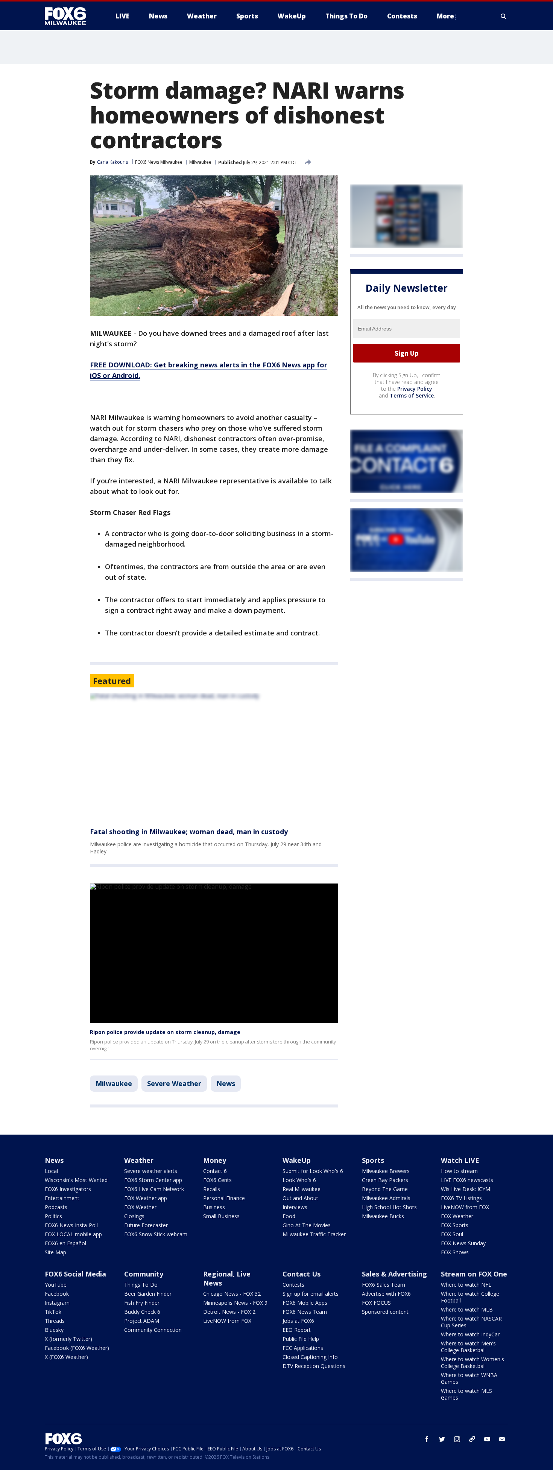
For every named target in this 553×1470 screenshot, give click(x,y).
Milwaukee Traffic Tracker (314, 1234)
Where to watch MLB (467, 1309)
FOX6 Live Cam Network (154, 1189)
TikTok (53, 1311)
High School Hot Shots (389, 1207)
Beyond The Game (385, 1189)
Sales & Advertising (394, 1273)
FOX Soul (452, 1234)
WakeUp (297, 1160)
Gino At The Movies (307, 1225)
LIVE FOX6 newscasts (467, 1180)
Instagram (57, 1302)
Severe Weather (174, 1083)
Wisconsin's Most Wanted (76, 1180)
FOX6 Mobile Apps (305, 1302)
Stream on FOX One (474, 1273)
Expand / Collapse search (503, 16)
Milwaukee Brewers (386, 1170)
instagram (457, 1439)
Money (214, 1160)
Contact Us (302, 1273)
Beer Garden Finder (148, 1293)
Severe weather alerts (150, 1170)
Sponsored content (385, 1311)
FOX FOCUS (376, 1302)
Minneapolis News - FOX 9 (235, 1302)
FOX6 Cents (217, 1180)
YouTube (56, 1284)
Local (51, 1170)
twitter (442, 1439)
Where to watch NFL (466, 1284)
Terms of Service (412, 395)
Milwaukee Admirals (386, 1198)
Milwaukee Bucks (383, 1216)
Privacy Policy (414, 388)
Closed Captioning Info (310, 1356)
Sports (373, 1160)
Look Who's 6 (299, 1180)
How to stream (459, 1170)
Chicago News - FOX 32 (232, 1293)
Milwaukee (200, 162)
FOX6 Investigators (68, 1189)
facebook (427, 1439)
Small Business (221, 1216)
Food (289, 1216)
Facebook (57, 1293)
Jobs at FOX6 (298, 1320)
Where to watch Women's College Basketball (472, 1362)
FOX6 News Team (305, 1311)
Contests (293, 1284)
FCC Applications (303, 1347)
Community (143, 1273)
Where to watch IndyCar (470, 1334)
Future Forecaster (146, 1225)
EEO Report (297, 1329)
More (445, 16)
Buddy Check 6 (142, 1311)
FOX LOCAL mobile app (73, 1234)
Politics (53, 1216)
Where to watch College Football (470, 1297)
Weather (138, 1160)
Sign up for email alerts (311, 1293)
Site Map (55, 1252)
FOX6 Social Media (75, 1273)
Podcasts (56, 1207)
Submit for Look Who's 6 (313, 1170)
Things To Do (141, 1284)
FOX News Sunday (463, 1243)
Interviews (295, 1207)
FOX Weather (140, 1207)
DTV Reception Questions (314, 1365)
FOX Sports (454, 1225)
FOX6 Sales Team (383, 1284)
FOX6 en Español (65, 1243)
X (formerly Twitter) (68, 1338)
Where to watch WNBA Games (469, 1378)
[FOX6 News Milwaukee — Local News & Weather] (69, 16)
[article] (214, 755)
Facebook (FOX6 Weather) (77, 1347)
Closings (134, 1216)
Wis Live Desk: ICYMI (466, 1189)
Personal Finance (224, 1198)
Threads (55, 1320)
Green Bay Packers (385, 1180)
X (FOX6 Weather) (66, 1356)
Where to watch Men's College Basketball (468, 1347)
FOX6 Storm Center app (153, 1180)
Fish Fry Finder (142, 1302)
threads (472, 1439)
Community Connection (153, 1329)
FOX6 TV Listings (461, 1198)
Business (214, 1207)
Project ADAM (141, 1320)
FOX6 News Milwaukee (158, 162)
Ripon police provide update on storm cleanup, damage (165, 1032)
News (225, 1083)
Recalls (211, 1189)
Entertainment (62, 1198)
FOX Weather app (145, 1198)
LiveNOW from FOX (465, 1207)
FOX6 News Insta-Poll (71, 1225)
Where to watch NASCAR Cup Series (471, 1322)
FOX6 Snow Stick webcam (155, 1234)
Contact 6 (215, 1170)
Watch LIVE (460, 1160)
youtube (487, 1439)
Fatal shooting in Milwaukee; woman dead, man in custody (189, 831)
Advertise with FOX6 (386, 1293)
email (502, 1439)
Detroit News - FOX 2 (229, 1311)
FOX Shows (455, 1252)
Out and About (300, 1198)
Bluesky (54, 1329)
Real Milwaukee (302, 1189)
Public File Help (301, 1338)
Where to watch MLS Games (466, 1394)
